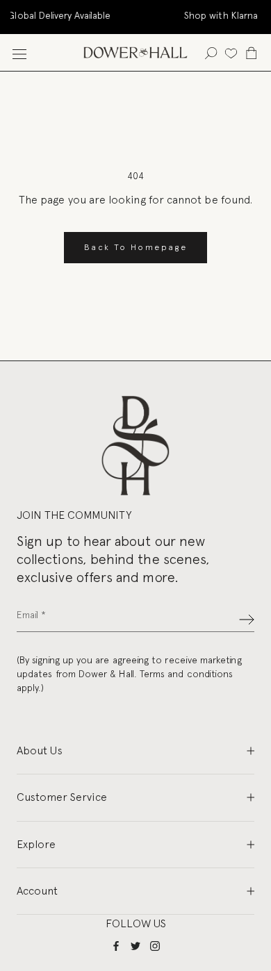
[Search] (211, 52)
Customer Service (62, 797)
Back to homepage (135, 247)
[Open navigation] (19, 52)
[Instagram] (155, 946)
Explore (36, 844)
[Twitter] (135, 946)
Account (37, 890)
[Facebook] (116, 946)
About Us (40, 750)
